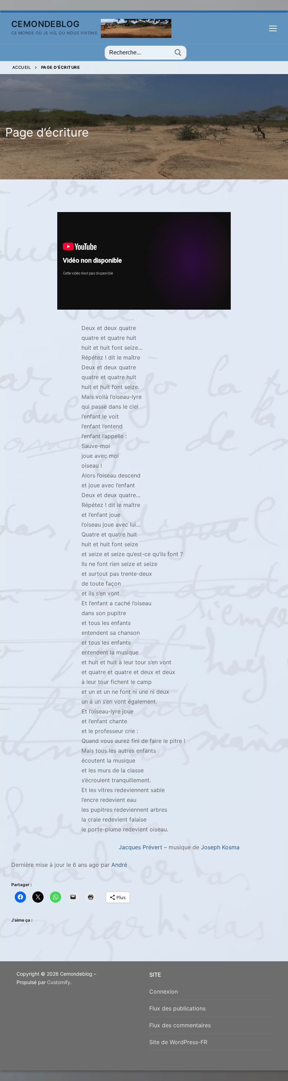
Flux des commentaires (180, 1025)
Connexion (163, 991)
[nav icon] (273, 28)
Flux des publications (177, 1008)
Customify (58, 982)
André (119, 864)
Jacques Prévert (140, 847)
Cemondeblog (45, 24)
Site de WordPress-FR (178, 1042)
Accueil (21, 67)
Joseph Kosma (220, 847)
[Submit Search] (178, 52)
